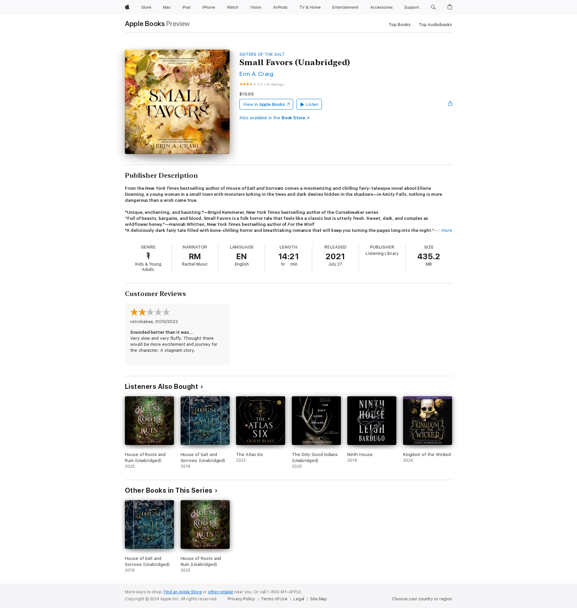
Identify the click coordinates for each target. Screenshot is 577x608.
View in (264, 104)
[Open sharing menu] (450, 104)
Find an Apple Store (183, 592)
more (446, 230)
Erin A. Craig (256, 73)
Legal (299, 599)
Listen (312, 104)
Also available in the (272, 117)
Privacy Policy (241, 599)
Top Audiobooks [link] (435, 24)
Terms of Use (274, 599)
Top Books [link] (400, 24)
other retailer (220, 592)
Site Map (318, 599)
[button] (433, 7)
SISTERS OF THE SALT (262, 54)
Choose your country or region (422, 599)
